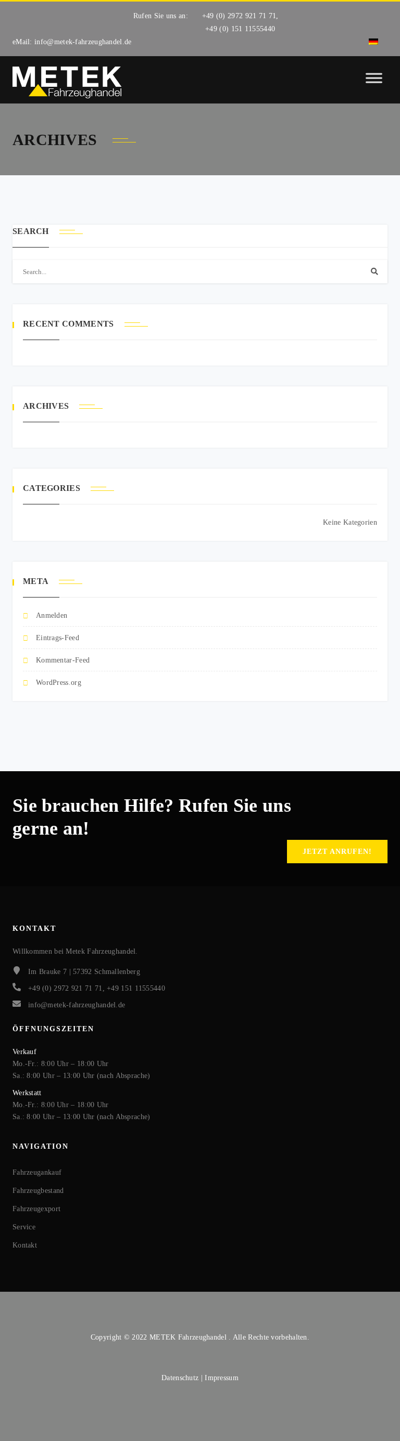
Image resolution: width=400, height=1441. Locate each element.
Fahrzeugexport (36, 1209)
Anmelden (51, 615)
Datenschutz (181, 1378)
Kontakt (24, 1245)
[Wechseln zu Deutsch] (373, 42)
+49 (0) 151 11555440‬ (240, 29)
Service (23, 1227)
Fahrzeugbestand (38, 1191)
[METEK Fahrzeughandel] (67, 82)
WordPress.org (58, 682)
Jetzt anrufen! (337, 851)
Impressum (222, 1378)
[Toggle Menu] (374, 82)
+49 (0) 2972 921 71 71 (239, 16)
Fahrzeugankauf (36, 1172)
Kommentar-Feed (63, 660)
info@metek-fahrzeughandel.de (82, 42)
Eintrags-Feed (57, 638)
